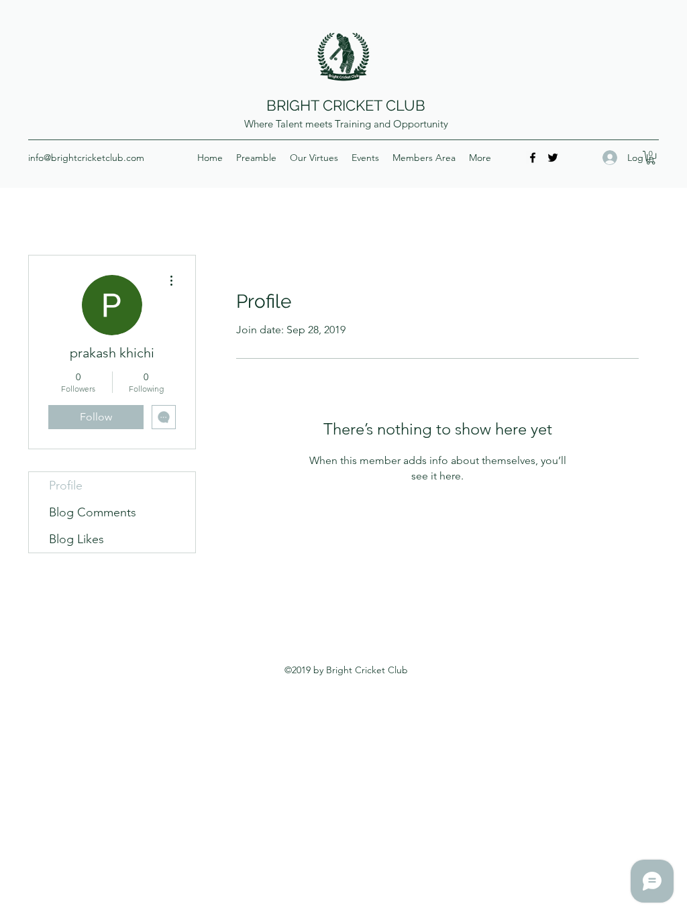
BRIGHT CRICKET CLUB (345, 105)
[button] (651, 157)
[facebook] (532, 157)
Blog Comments (92, 512)
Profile (66, 485)
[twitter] (553, 157)
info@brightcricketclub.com (86, 158)
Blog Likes (76, 539)
